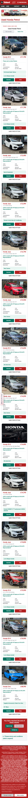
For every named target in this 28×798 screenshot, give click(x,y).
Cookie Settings (18, 752)
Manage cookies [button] (7, 795)
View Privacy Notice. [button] (7, 791)
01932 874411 (14, 2)
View (20, 79)
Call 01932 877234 (14, 83)
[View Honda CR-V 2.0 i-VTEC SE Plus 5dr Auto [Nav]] (14, 433)
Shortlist (8, 79)
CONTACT (16, 6)
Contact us (14, 730)
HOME (3, 6)
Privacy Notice (10, 752)
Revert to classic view (20, 31)
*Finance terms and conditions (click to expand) (13, 737)
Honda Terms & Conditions (19, 753)
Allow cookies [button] (20, 795)
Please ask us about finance (10, 61)
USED (7, 6)
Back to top (9, 726)
